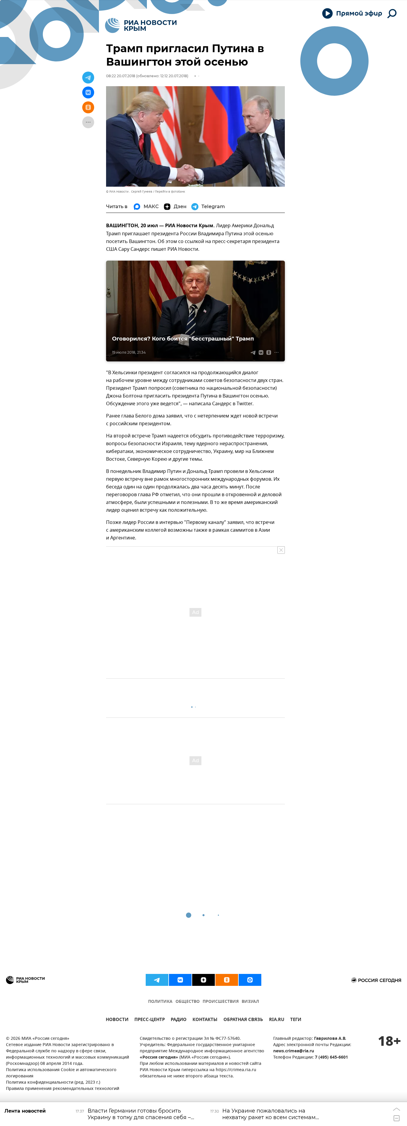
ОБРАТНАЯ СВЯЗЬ (243, 1020)
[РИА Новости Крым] (140, 25)
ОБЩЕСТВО (187, 1001)
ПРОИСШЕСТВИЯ (221, 1001)
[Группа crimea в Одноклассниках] (226, 980)
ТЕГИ (295, 1020)
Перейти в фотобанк (170, 191)
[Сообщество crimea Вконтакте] (180, 980)
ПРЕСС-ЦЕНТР (149, 1020)
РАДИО (179, 1020)
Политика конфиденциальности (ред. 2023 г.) (53, 1082)
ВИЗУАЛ (250, 1001)
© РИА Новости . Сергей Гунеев (129, 191)
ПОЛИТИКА (160, 1001)
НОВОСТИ (117, 1020)
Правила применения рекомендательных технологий (62, 1088)
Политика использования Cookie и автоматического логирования (61, 1073)
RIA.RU (276, 1020)
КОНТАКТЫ (205, 1020)
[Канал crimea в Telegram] (157, 980)
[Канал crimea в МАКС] (250, 980)
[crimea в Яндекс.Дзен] (203, 980)
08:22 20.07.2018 (120, 76)
